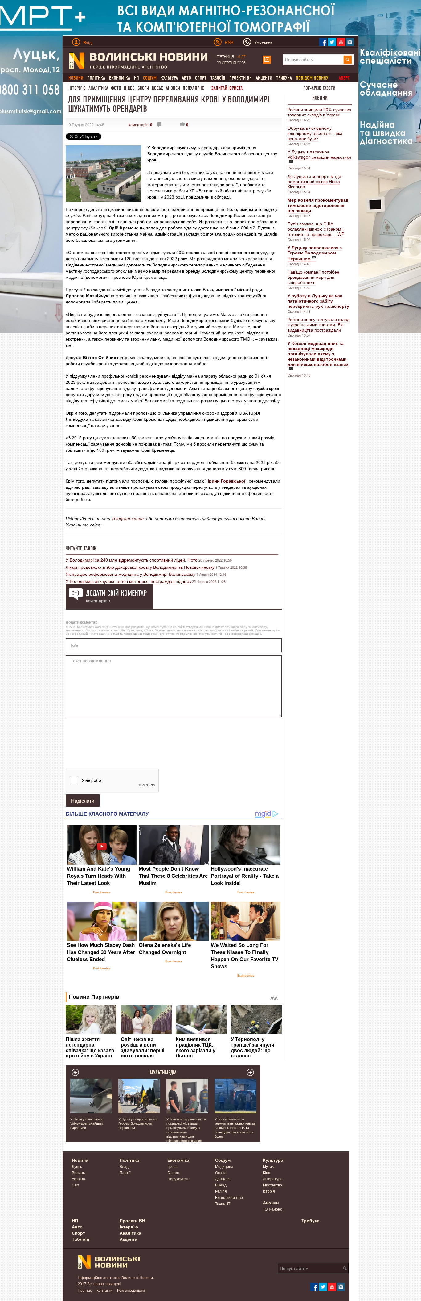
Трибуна (284, 78)
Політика (96, 78)
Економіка (119, 78)
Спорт (200, 78)
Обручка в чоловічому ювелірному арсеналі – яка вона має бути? (315, 133)
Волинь (78, 1172)
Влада (125, 1166)
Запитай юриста (227, 88)
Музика (269, 1166)
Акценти (264, 78)
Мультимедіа (163, 1072)
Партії (125, 1172)
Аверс (344, 78)
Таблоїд (218, 78)
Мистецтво (272, 1184)
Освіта (221, 1172)
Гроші (172, 1166)
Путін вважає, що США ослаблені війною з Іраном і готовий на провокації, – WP (316, 228)
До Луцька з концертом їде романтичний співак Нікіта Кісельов (314, 181)
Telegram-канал (128, 518)
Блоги (143, 88)
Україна (78, 1178)
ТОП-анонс (272, 1208)
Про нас (85, 1290)
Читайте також (81, 548)
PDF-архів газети (319, 88)
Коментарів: (140, 124)
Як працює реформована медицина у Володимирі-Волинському (130, 574)
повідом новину (312, 78)
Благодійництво (229, 1197)
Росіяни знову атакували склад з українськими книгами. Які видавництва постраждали (318, 324)
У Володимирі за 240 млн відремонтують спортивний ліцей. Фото (132, 560)
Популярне (193, 88)
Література (273, 1178)
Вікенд (221, 1184)
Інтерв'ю (77, 88)
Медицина (224, 1166)
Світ (75, 1184)
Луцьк (77, 1166)
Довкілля (223, 1178)
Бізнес (173, 1172)
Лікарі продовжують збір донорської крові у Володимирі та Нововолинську (140, 567)
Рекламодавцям (131, 1290)
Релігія (221, 1191)
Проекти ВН (240, 78)
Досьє (157, 88)
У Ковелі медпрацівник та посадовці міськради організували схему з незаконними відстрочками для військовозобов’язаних (186, 1129)
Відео (129, 88)
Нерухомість (178, 1178)
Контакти (104, 1290)
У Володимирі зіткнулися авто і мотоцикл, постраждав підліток (128, 581)
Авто (186, 78)
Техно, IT (222, 1203)
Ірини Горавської (226, 481)
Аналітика (98, 88)
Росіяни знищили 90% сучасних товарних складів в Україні (319, 112)
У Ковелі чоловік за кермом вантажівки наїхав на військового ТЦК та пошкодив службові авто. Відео (235, 1127)
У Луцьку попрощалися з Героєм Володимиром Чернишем (137, 1123)
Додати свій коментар (116, 593)
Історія (269, 1191)
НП (136, 78)
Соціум (223, 1160)
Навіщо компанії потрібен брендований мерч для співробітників (313, 277)
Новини (320, 97)
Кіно (266, 1172)
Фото (116, 88)
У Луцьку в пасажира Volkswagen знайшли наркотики (319, 154)
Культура (169, 78)
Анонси (173, 88)
